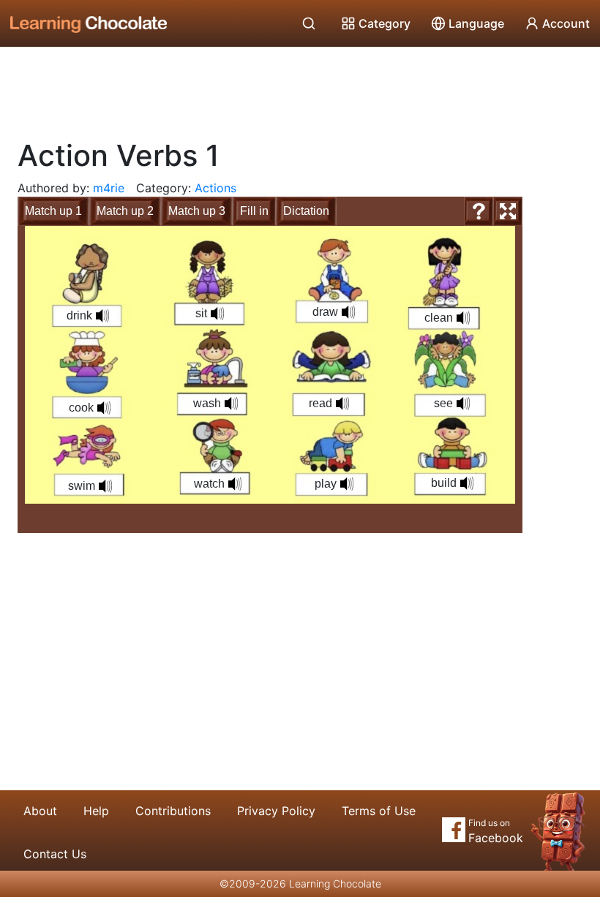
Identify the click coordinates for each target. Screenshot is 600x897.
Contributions (173, 810)
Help (96, 810)
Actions (215, 188)
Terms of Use (379, 810)
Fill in (254, 211)
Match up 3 (196, 211)
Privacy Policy (276, 810)
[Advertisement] (300, 88)
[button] (231, 403)
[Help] (478, 211)
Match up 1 (53, 211)
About (40, 810)
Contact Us (54, 854)
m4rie (108, 188)
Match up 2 (125, 211)
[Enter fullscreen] (507, 211)
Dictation (306, 211)
